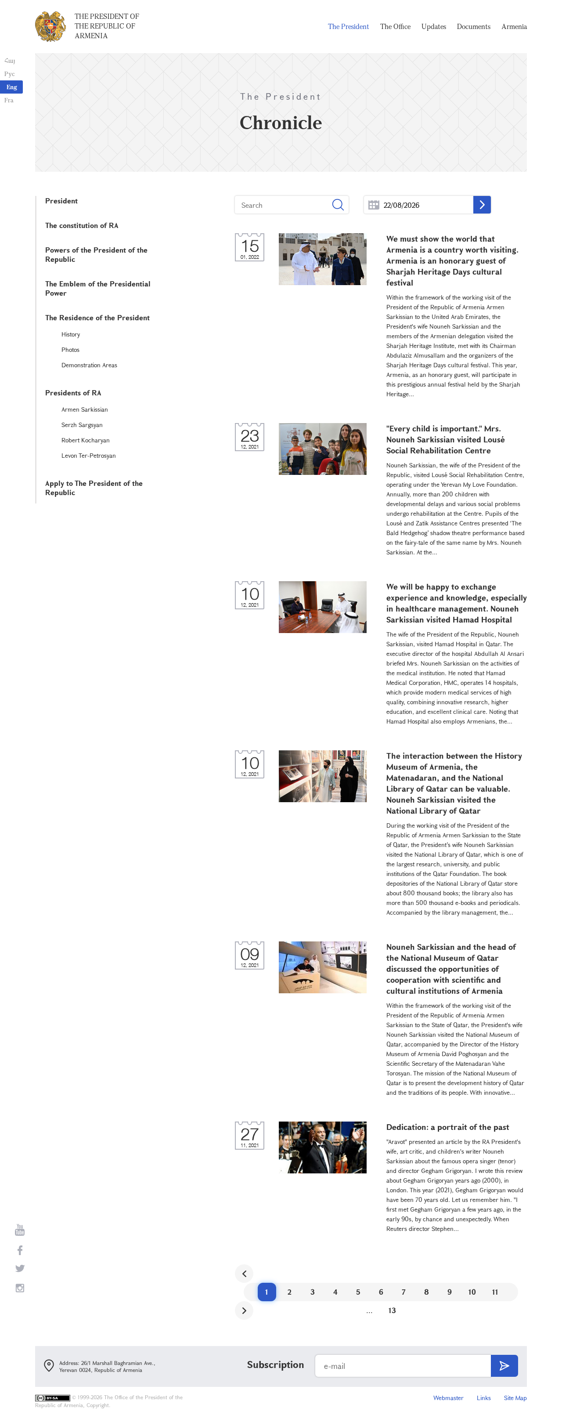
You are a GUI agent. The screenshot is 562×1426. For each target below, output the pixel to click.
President (61, 200)
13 (392, 1310)
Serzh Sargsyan (82, 424)
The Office (395, 26)
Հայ (9, 60)
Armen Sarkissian (84, 409)
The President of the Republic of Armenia (107, 25)
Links (484, 1397)
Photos (70, 349)
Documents (473, 26)
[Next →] (244, 1310)
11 (495, 1291)
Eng (12, 87)
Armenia (514, 26)
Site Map (515, 1397)
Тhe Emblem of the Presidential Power (98, 288)
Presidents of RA (73, 392)
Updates (434, 26)
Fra (9, 100)
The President (348, 26)
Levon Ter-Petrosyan (88, 455)
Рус (9, 73)
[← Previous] (244, 1273)
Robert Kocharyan (85, 440)
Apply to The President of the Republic (94, 487)
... (373, 205)
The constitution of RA (82, 225)
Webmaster (448, 1397)
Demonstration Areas (89, 365)
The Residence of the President (97, 317)
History (70, 334)
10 (472, 1291)
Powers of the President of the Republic (96, 254)
